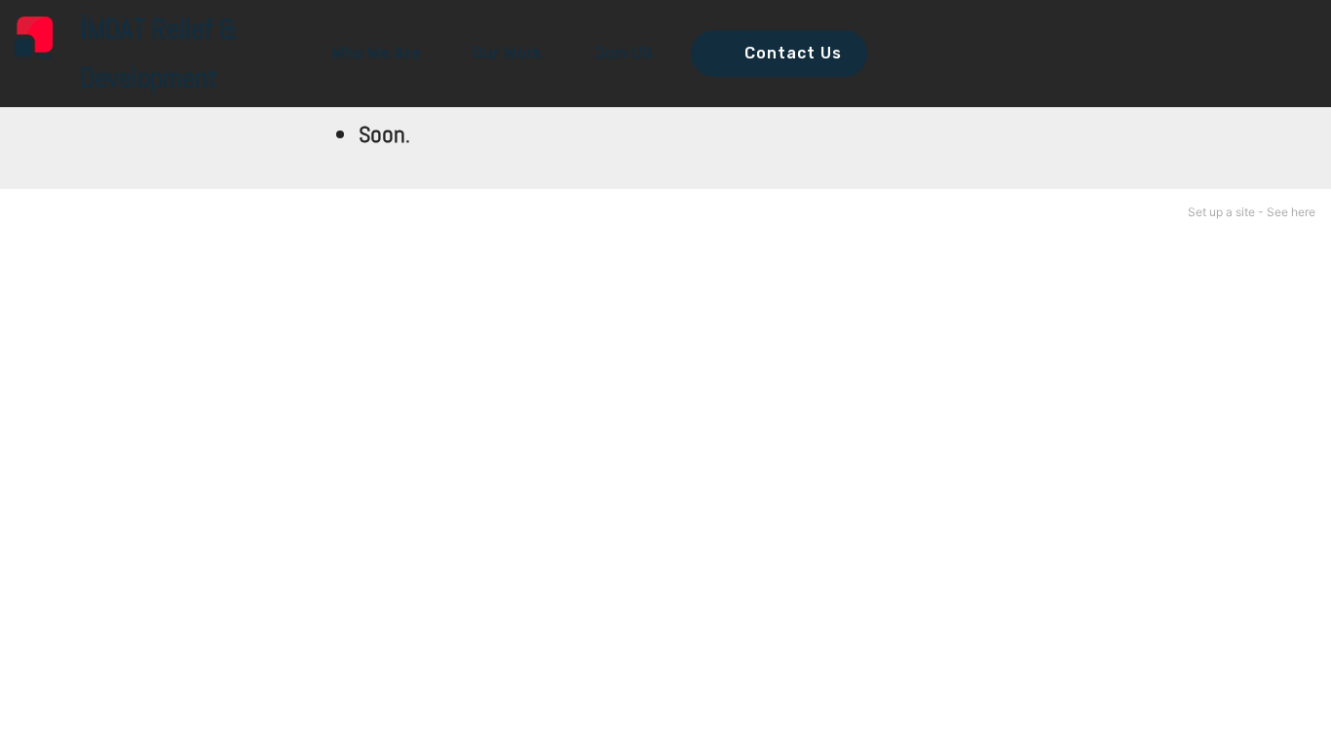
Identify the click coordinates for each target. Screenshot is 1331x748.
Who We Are (376, 53)
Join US (623, 53)
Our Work (507, 53)
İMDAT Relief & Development (158, 53)
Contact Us (793, 53)
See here (1291, 212)
